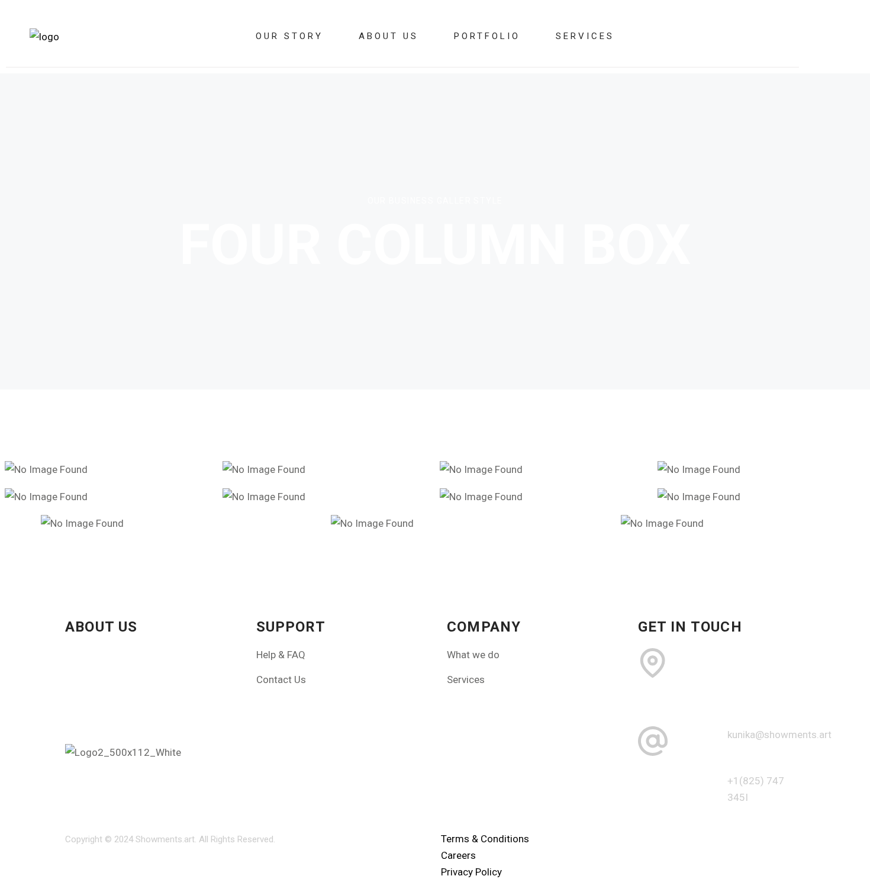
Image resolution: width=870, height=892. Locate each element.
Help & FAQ (280, 655)
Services (585, 36)
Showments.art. (166, 839)
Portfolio (487, 36)
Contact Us (281, 679)
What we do (473, 655)
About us (388, 36)
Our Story (289, 36)
